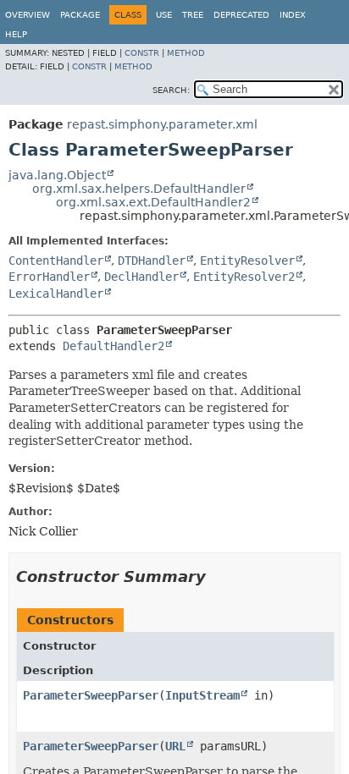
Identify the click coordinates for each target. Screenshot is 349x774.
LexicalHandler (55, 293)
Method (186, 53)
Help (16, 34)
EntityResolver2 (244, 276)
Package (80, 14)
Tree (192, 14)
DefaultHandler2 (113, 346)
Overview (27, 14)
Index (293, 14)
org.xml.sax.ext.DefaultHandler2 (153, 202)
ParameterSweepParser (90, 695)
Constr (142, 53)
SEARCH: (171, 90)
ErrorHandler (49, 276)
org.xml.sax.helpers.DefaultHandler (139, 188)
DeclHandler (141, 276)
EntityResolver (247, 260)
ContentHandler (55, 260)
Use (164, 14)
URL (175, 746)
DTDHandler (152, 260)
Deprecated (241, 14)
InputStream (202, 695)
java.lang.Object (57, 175)
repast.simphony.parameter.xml (162, 124)
